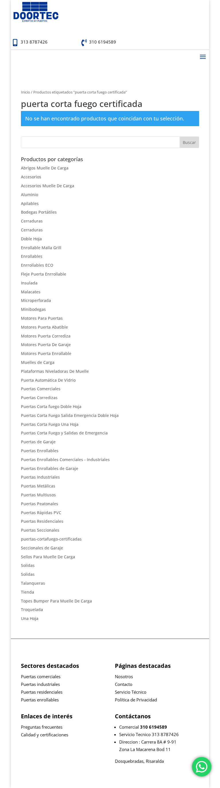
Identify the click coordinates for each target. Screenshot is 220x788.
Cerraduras (32, 221)
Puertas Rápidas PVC (41, 512)
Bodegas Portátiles (39, 212)
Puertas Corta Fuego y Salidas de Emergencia (64, 433)
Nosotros (124, 676)
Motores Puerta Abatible (44, 327)
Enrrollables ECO (37, 265)
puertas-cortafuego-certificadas (51, 539)
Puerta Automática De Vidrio (48, 380)
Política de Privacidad (136, 700)
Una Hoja (29, 618)
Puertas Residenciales (42, 521)
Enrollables (31, 256)
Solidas (28, 565)
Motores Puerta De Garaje (46, 344)
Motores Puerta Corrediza (45, 336)
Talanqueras (33, 583)
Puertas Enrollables (39, 450)
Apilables (30, 203)
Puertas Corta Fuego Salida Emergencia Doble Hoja (70, 415)
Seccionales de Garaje (42, 548)
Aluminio (29, 194)
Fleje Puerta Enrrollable (43, 274)
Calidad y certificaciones (44, 735)
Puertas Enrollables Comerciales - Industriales (65, 459)
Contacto (123, 684)
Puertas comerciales (40, 676)
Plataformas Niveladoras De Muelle (55, 371)
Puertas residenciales (41, 692)
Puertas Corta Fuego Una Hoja (49, 424)
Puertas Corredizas (39, 397)
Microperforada (36, 300)
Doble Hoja (31, 238)
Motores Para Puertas (42, 318)
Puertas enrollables (40, 700)
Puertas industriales (40, 684)
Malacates (30, 291)
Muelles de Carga (37, 362)
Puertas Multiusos (38, 495)
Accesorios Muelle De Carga (47, 185)
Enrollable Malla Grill (41, 247)
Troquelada (32, 609)
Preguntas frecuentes (41, 727)
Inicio (25, 92)
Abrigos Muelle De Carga (44, 168)
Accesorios (31, 177)
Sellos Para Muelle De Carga (48, 556)
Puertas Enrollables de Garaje (49, 468)
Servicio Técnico (130, 692)
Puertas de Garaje (38, 441)
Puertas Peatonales (39, 503)
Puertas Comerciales (40, 388)
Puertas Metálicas (38, 486)
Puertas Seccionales (40, 530)
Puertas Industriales (40, 477)
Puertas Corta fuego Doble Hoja (51, 406)
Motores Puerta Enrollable (46, 353)
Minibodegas (33, 309)
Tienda (27, 592)
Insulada (29, 283)
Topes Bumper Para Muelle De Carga (56, 601)
